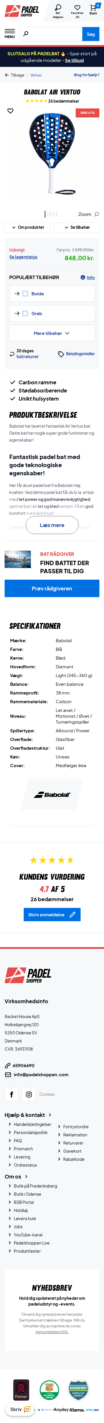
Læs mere (52, 525)
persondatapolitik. (52, 1331)
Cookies (47, 1094)
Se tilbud (74, 60)
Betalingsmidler (80, 353)
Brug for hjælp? (86, 75)
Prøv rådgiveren (52, 588)
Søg (91, 34)
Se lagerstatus (23, 256)
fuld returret (27, 356)
